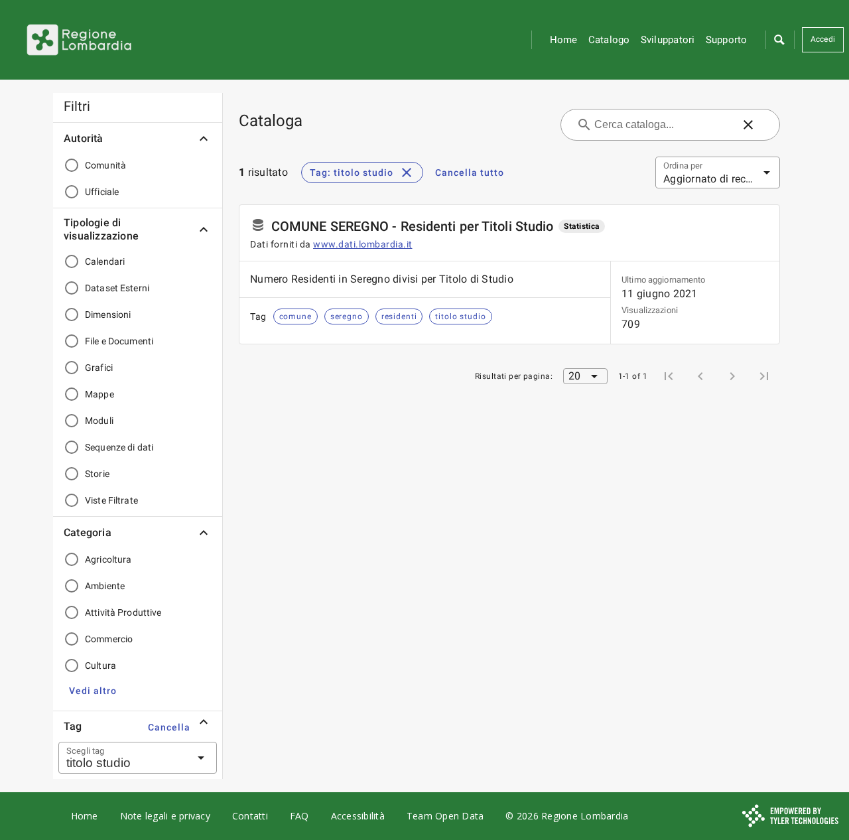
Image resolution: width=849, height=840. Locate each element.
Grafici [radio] (99, 367)
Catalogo (609, 40)
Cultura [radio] (100, 665)
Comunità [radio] (105, 165)
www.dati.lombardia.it (363, 244)
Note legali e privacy (165, 815)
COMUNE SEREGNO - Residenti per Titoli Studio (412, 226)
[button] (778, 40)
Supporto (727, 40)
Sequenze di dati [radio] (119, 447)
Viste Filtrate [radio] (111, 500)
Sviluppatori (668, 40)
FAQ (299, 815)
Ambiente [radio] (105, 586)
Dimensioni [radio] (108, 314)
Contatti (250, 815)
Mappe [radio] (99, 394)
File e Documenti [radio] (119, 341)
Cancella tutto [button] (469, 172)
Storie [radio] (97, 473)
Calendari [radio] (105, 261)
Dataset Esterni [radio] (117, 288)
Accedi (823, 39)
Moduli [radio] (99, 420)
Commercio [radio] (109, 639)
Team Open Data (445, 815)
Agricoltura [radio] (108, 559)
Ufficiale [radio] (102, 191)
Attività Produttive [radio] (123, 612)
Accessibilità (358, 815)
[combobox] (121, 758)
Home (564, 40)
